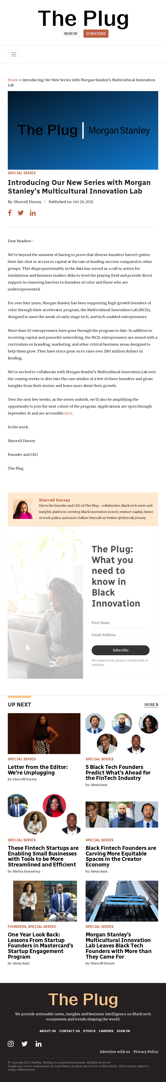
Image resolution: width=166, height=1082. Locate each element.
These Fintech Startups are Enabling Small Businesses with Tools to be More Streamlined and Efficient (43, 856)
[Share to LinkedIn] (33, 213)
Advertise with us (115, 1051)
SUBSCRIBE (96, 33)
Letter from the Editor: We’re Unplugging (37, 770)
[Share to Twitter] (21, 213)
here (68, 413)
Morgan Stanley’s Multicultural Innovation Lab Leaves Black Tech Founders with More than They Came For (119, 945)
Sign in (123, 1031)
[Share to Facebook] (10, 213)
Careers (106, 1031)
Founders (17, 927)
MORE (149, 704)
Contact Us (69, 1031)
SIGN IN (70, 33)
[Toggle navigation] (14, 54)
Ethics (89, 1031)
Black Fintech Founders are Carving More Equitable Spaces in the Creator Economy (121, 856)
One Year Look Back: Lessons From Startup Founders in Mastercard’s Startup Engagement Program (40, 945)
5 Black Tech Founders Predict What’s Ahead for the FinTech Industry (118, 772)
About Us (48, 1031)
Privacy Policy (146, 1051)
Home (13, 80)
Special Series (22, 173)
